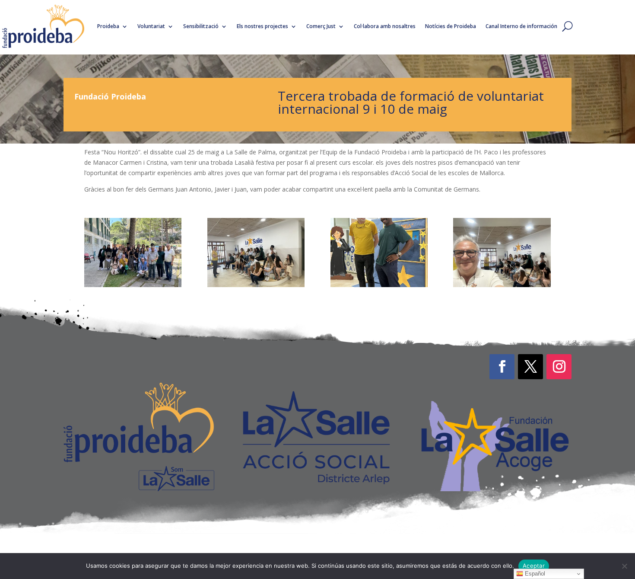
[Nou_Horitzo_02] (256, 285)
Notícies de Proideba (450, 26)
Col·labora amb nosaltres (385, 26)
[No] (624, 566)
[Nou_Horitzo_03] (501, 285)
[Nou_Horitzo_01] (132, 285)
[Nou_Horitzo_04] (379, 285)
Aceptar (534, 565)
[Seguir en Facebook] (501, 366)
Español (534, 573)
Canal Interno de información (521, 26)
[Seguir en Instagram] (559, 366)
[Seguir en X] (530, 366)
